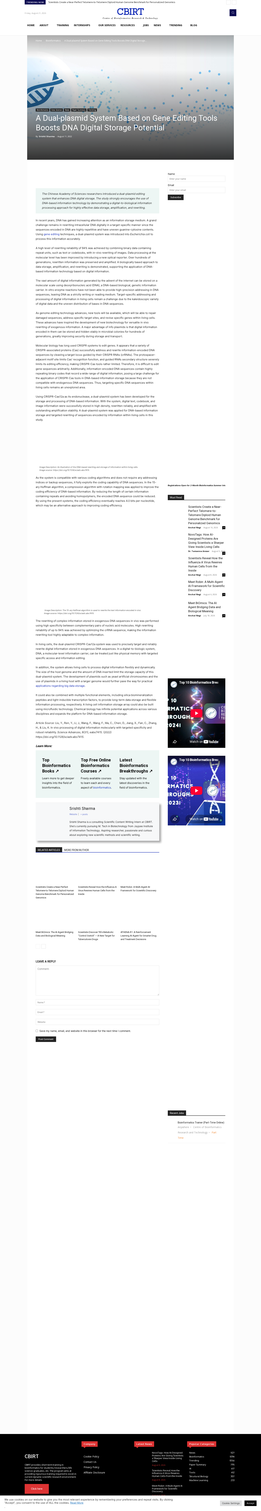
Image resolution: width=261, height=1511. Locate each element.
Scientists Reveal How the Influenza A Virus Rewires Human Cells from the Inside (97, 890)
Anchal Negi (194, 527)
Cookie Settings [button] (231, 1503)
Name (171, 174)
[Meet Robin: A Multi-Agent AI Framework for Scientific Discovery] (140, 870)
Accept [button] (250, 1503)
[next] (234, 2)
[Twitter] (40, 1444)
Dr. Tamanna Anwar (198, 551)
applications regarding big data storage (60, 685)
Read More (76, 1502)
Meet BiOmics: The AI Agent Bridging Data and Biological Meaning (204, 607)
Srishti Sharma (47, 136)
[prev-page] (38, 946)
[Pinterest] (55, 178)
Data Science (56, 110)
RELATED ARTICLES (49, 850)
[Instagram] (46, 1444)
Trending (92, 110)
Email (171, 185)
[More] (121, 178)
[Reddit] (58, 1444)
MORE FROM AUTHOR (76, 850)
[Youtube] (71, 1488)
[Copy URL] (112, 178)
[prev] (228, 2)
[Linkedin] (71, 178)
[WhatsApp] (63, 178)
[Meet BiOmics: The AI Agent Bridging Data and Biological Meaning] (55, 916)
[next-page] (43, 946)
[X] (47, 178)
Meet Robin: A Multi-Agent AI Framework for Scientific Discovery (206, 586)
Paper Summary (78, 110)
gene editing (51, 234)
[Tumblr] (104, 178)
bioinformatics (102, 787)
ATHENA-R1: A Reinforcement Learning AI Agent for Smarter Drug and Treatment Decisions (138, 936)
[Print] (96, 178)
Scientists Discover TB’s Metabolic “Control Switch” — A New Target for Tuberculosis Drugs (96, 936)
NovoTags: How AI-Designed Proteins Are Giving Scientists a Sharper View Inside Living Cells (167, 1456)
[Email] (88, 178)
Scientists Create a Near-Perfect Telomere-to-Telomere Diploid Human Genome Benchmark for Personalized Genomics (111, 2)
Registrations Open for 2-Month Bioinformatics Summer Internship (200, 485)
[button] (233, 12)
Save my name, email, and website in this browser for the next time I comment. (85, 1030)
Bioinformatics (53, 40)
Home (39, 40)
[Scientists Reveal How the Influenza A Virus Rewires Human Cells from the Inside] (97, 870)
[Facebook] (39, 178)
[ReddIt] (80, 178)
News (67, 110)
